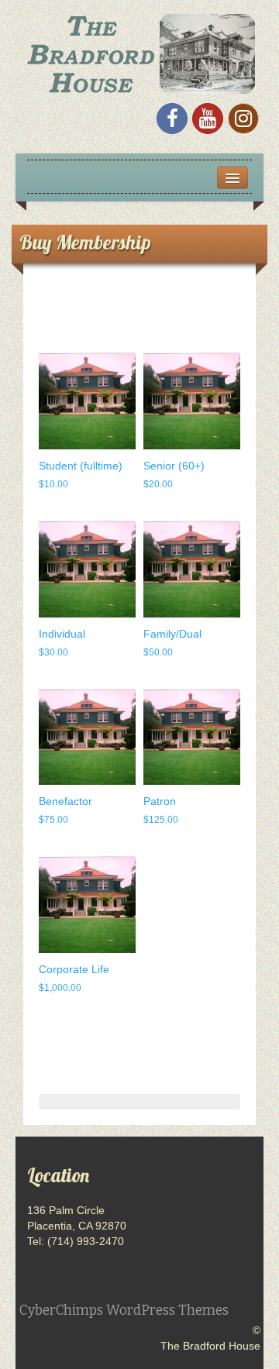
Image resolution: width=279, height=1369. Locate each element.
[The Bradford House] (139, 52)
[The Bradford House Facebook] (172, 118)
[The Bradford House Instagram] (243, 118)
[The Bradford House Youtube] (207, 118)
